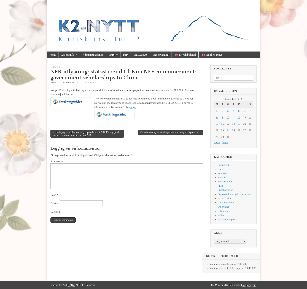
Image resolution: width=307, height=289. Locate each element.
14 (250, 117)
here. (133, 107)
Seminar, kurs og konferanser (234, 194)
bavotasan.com (248, 285)
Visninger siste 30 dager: (223, 264)
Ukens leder (224, 198)
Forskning (223, 164)
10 (228, 117)
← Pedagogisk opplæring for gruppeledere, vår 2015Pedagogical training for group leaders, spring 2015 (86, 133)
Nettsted (55, 211)
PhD (125, 54)
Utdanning (223, 206)
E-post (54, 203)
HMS (112, 54)
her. (72, 94)
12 (239, 117)
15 (217, 123)
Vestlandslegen (226, 219)
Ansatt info (67, 54)
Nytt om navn (225, 181)
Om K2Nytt (140, 54)
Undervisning (161, 54)
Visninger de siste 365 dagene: (227, 268)
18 (233, 123)
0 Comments (88, 82)
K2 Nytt (71, 285)
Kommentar (57, 161)
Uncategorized (226, 202)
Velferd (221, 215)
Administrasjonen (93, 54)
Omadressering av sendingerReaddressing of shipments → (170, 132)
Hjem (53, 54)
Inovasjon (223, 173)
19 (239, 123)
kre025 (56, 82)
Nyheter (55, 67)
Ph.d (220, 185)
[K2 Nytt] (153, 23)
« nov (217, 142)
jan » (225, 142)
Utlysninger (224, 211)
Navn (54, 194)
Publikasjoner (225, 189)
